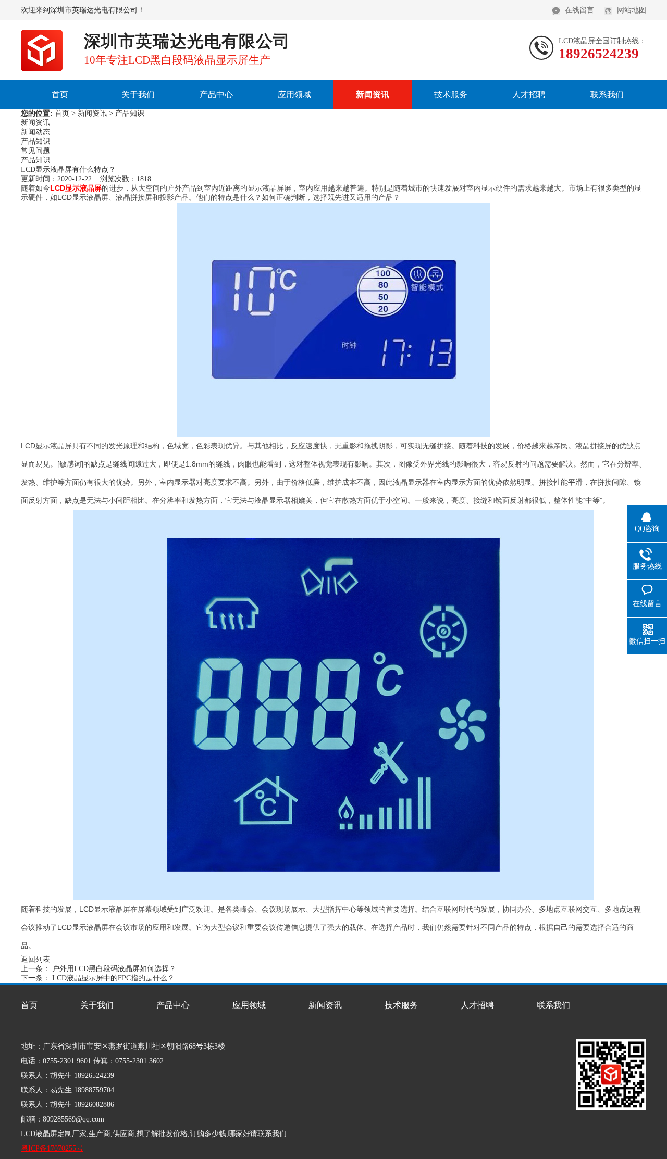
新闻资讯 (372, 94)
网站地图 (631, 10)
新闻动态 (35, 132)
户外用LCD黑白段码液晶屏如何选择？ (114, 969)
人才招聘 (529, 94)
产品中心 (216, 94)
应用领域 (294, 94)
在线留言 (579, 10)
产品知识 (129, 113)
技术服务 (450, 94)
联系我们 (607, 94)
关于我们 (138, 94)
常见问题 (35, 151)
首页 (60, 94)
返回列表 (35, 959)
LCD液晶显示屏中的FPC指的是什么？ (113, 978)
